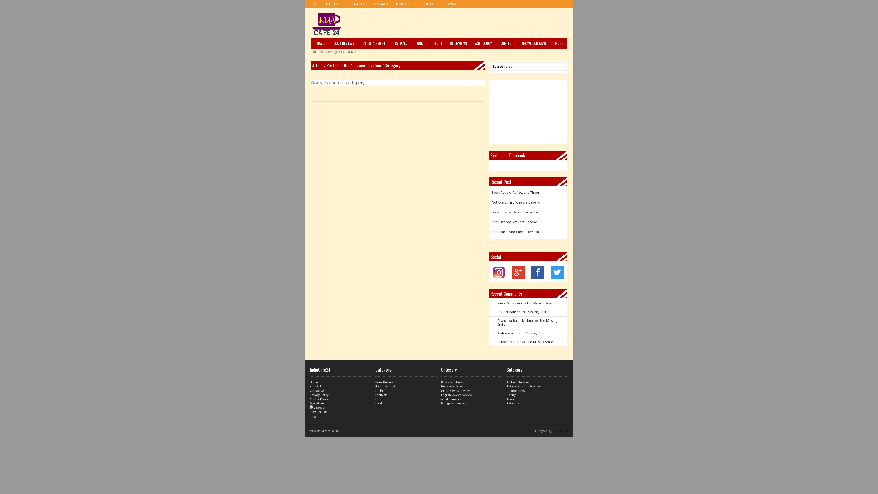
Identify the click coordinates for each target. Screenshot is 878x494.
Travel (320, 43)
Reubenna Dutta (509, 342)
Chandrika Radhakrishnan (516, 320)
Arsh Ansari (505, 333)
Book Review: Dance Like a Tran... (517, 209)
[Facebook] (537, 278)
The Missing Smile (540, 303)
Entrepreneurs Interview (524, 386)
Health (436, 43)
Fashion (380, 391)
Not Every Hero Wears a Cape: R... (517, 200)
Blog (429, 4)
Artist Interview (451, 399)
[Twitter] (557, 278)
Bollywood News (452, 382)
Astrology (483, 43)
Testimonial (449, 4)
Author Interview (518, 382)
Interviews (458, 43)
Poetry (511, 395)
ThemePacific (560, 431)
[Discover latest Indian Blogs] (340, 411)
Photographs (516, 391)
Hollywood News (452, 386)
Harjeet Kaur (506, 312)
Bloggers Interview (454, 403)
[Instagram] (499, 278)
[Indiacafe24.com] (326, 24)
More (559, 43)
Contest (506, 43)
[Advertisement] (483, 23)
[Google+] (518, 278)
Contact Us (356, 4)
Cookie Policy (319, 399)
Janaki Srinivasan (509, 303)
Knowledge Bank (534, 43)
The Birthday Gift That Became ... (516, 219)
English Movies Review (456, 395)
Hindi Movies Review (455, 391)
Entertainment (373, 43)
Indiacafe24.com (321, 52)
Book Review (384, 382)
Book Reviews (343, 43)
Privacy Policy (406, 4)
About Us (332, 4)
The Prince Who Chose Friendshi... (517, 229)
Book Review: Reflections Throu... (516, 190)
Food (419, 43)
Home (313, 4)
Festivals (400, 43)
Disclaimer (380, 4)
